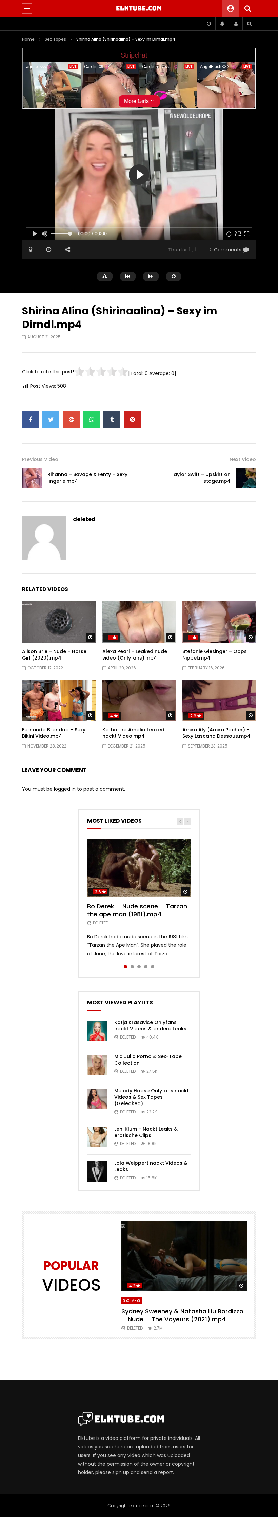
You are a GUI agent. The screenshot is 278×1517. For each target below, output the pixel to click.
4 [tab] (145, 966)
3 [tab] (139, 966)
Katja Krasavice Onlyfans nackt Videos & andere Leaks (150, 1025)
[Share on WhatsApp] (91, 419)
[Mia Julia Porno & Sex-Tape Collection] (97, 1065)
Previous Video (40, 459)
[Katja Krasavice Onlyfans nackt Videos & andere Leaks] (97, 1031)
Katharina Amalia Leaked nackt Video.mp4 (133, 732)
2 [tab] (132, 966)
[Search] (247, 8)
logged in (65, 789)
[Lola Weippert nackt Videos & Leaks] (97, 1171)
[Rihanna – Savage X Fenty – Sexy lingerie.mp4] (32, 478)
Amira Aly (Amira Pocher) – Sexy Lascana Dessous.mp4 (216, 732)
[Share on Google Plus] (71, 419)
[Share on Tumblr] (111, 419)
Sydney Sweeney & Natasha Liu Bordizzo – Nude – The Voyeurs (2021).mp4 (182, 1315)
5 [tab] (152, 966)
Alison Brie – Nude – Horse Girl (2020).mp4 (54, 654)
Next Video (243, 459)
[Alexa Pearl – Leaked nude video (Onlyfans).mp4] (139, 622)
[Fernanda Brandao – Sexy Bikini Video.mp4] (59, 700)
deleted (84, 519)
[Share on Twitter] (50, 419)
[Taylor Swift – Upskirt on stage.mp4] (246, 478)
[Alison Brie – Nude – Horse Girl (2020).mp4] (59, 622)
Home (28, 39)
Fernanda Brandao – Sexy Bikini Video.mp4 (53, 732)
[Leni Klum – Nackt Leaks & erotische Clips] (97, 1137)
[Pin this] (132, 419)
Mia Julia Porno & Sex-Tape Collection (148, 1059)
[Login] (235, 23)
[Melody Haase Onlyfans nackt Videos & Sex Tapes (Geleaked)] (97, 1099)
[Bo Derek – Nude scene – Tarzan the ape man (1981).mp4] (139, 868)
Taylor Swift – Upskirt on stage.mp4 (201, 477)
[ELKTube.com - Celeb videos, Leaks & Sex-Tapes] (139, 8)
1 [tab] (125, 966)
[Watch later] (208, 23)
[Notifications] (222, 23)
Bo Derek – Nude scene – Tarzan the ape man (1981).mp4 (137, 910)
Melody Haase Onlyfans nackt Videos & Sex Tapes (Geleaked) (151, 1097)
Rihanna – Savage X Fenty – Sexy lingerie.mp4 (87, 477)
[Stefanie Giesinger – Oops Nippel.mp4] (219, 622)
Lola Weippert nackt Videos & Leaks (150, 1166)
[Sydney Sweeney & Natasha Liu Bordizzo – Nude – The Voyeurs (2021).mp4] (184, 1256)
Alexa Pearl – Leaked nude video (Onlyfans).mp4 (134, 654)
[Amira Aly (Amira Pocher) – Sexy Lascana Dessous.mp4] (219, 700)
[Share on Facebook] (30, 419)
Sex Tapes (55, 39)
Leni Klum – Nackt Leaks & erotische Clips (146, 1132)
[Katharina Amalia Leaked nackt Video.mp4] (139, 700)
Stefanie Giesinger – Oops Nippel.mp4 (214, 654)
